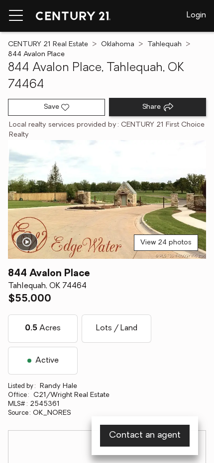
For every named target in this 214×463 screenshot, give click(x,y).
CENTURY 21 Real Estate (48, 44)
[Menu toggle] (16, 16)
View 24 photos (166, 242)
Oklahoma (117, 44)
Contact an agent (145, 435)
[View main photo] (107, 199)
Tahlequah (164, 44)
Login (196, 15)
